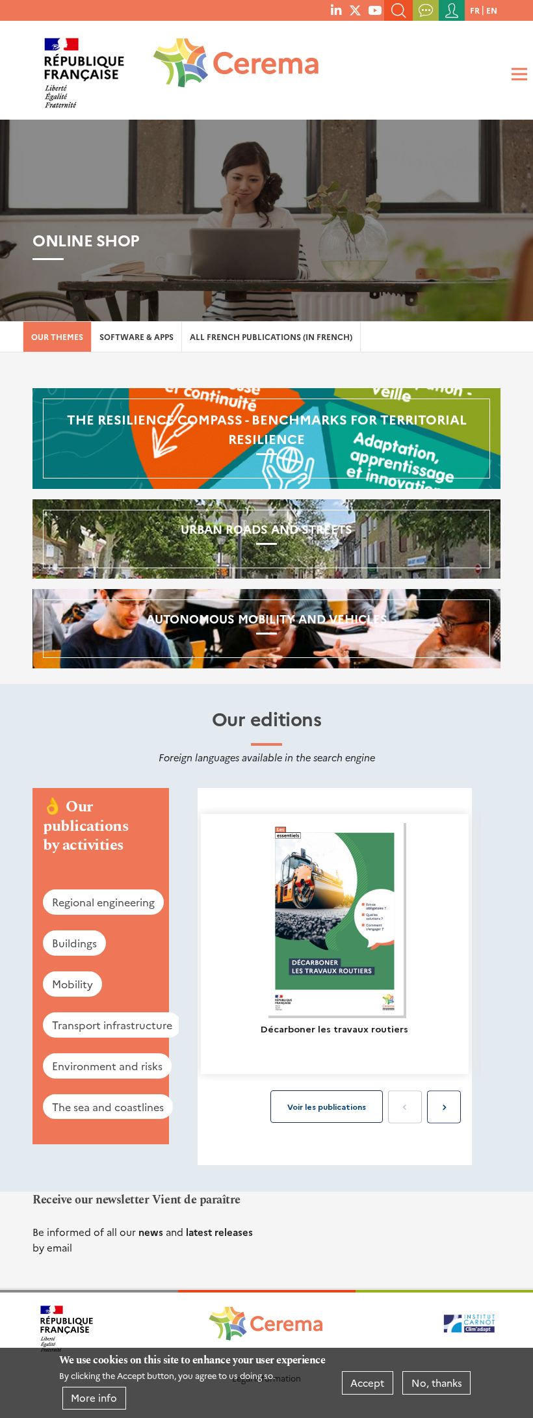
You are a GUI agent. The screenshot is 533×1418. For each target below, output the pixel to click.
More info (94, 1397)
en (491, 10)
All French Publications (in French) (271, 336)
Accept (367, 1382)
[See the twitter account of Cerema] (355, 10)
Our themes (57, 336)
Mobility (72, 984)
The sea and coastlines (108, 1106)
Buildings (74, 943)
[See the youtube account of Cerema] (375, 10)
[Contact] (426, 10)
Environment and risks (107, 1065)
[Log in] (452, 10)
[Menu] (517, 74)
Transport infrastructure (112, 1025)
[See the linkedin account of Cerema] (336, 10)
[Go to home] (227, 68)
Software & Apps (136, 336)
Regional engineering (103, 902)
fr (475, 10)
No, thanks (436, 1382)
